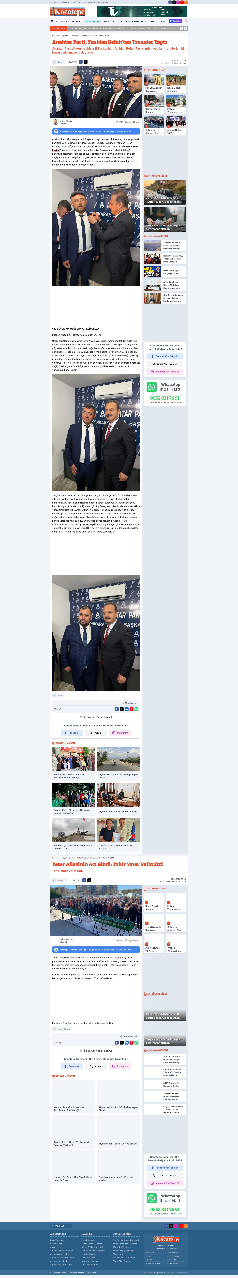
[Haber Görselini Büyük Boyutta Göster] (96, 92)
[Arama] (186, 21)
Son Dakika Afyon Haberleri (126, 1240)
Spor (127, 21)
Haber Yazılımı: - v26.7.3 (165, 1273)
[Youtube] (182, 2)
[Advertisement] (38, 61)
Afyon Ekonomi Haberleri (62, 1257)
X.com (98, 733)
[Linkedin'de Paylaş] (127, 709)
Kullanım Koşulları (153, 1263)
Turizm (153, 21)
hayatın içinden (60, 880)
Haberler (55, 35)
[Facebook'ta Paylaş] (81, 62)
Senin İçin (177, 21)
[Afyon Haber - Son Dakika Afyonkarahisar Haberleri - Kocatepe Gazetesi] (166, 1239)
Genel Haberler (88, 1240)
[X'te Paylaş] (86, 62)
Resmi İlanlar (56, 1243)
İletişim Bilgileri (172, 1263)
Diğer (162, 21)
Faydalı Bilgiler (88, 1257)
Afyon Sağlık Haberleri (92, 1243)
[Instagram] (178, 2)
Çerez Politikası (173, 1256)
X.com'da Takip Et (167, 364)
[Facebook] (170, 2)
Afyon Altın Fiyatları (122, 1261)
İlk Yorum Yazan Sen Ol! (98, 717)
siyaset (61, 62)
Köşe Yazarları (57, 1240)
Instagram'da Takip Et (167, 371)
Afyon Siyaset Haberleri (61, 1254)
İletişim (76, 2)
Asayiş (135, 21)
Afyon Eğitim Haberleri (92, 1247)
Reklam (65, 2)
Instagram (122, 733)
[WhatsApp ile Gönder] (136, 709)
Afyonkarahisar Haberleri (124, 1257)
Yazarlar (77, 21)
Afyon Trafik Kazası (122, 1247)
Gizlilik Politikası (173, 1252)
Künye (55, 2)
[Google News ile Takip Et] (132, 122)
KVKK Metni (171, 1260)
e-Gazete (54, 1247)
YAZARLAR (59, 1226)
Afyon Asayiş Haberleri (61, 1264)
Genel (144, 21)
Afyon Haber (119, 1254)
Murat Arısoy (66, 122)
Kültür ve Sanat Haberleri (93, 1250)
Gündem (65, 21)
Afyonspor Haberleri (59, 1261)
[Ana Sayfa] (57, 21)
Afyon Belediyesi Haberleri (125, 1243)
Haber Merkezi (66, 940)
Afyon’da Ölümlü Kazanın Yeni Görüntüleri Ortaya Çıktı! (97, 28)
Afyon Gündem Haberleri (61, 1250)
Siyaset (107, 21)
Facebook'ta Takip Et (167, 356)
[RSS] (186, 2)
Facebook (74, 733)
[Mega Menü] (52, 21)
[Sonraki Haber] (185, 28)
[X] (174, 2)
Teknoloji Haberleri (90, 1264)
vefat (75, 968)
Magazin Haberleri (90, 1261)
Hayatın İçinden (68, 858)
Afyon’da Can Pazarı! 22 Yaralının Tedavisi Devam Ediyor (162, 28)
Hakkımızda (150, 1252)
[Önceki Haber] (181, 28)
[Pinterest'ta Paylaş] (132, 709)
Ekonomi (117, 21)
